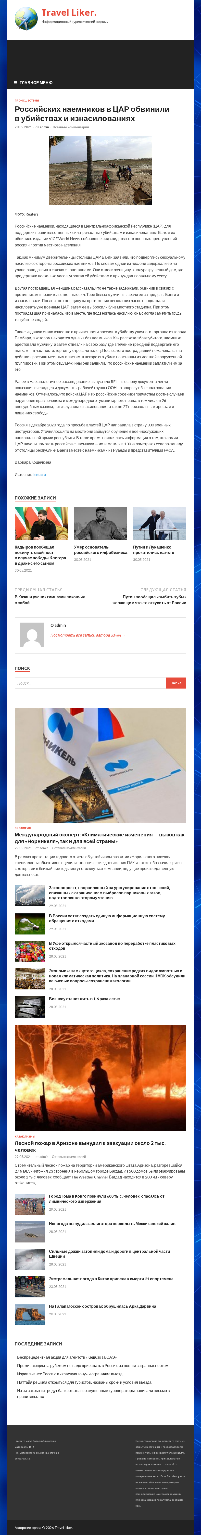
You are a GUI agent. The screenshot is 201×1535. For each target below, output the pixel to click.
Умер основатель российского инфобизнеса (100, 549)
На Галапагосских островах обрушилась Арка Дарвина (102, 1306)
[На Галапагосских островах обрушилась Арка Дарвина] (30, 1323)
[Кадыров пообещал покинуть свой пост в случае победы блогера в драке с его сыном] (41, 541)
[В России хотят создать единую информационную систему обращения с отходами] (30, 933)
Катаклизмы (25, 1136)
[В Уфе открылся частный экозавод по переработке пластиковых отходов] (30, 960)
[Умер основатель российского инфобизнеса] (100, 541)
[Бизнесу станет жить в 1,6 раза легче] (30, 1016)
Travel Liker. (69, 12)
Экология (23, 828)
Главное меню (36, 82)
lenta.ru (39, 474)
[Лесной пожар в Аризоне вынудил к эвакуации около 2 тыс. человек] (100, 1132)
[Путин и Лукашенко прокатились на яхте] (159, 541)
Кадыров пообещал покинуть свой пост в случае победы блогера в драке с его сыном (40, 555)
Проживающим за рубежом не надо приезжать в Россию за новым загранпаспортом (92, 1365)
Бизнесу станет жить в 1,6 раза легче (84, 998)
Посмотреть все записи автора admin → (88, 635)
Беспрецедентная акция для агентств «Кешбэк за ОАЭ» (67, 1357)
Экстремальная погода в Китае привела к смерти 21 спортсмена (111, 1278)
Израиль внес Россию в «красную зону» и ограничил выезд (69, 1373)
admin (44, 127)
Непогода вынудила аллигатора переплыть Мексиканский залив (112, 1223)
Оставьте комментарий (71, 127)
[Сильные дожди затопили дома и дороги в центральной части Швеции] (30, 1268)
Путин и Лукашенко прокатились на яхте (153, 549)
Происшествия (27, 100)
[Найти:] (100, 683)
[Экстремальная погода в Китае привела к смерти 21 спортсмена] (30, 1295)
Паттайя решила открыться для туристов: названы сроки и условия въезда (84, 1382)
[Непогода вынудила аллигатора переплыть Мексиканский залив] (30, 1241)
